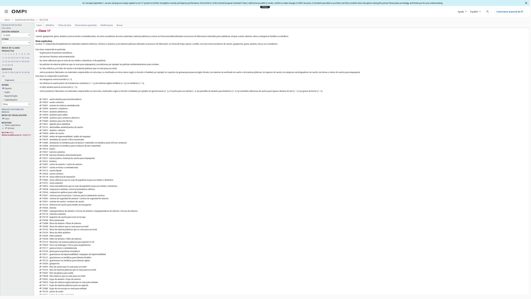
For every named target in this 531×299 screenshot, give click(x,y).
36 (6, 72)
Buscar (120, 25)
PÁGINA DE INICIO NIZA (12, 25)
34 (12, 65)
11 (3, 57)
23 (9, 61)
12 (6, 57)
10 (28, 54)
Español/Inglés (10, 95)
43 (25, 72)
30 (28, 61)
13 (9, 57)
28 (23, 61)
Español (8, 88)
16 (17, 57)
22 (6, 61)
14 (12, 57)
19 (25, 57)
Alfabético (50, 25)
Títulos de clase (64, 25)
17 (20, 57)
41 (20, 72)
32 (6, 65)
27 (20, 61)
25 (14, 61)
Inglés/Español (10, 99)
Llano (6, 118)
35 (3, 72)
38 (12, 72)
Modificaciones (106, 25)
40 (17, 72)
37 (9, 72)
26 (17, 61)
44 (28, 72)
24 (12, 61)
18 (23, 57)
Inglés (7, 92)
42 (23, 72)
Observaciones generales (86, 25)
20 (28, 57)
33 (9, 65)
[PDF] (36, 31)
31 (3, 65)
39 (14, 72)
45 (3, 76)
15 (14, 57)
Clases (39, 25)
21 (3, 61)
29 (25, 61)
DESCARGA (6, 28)
